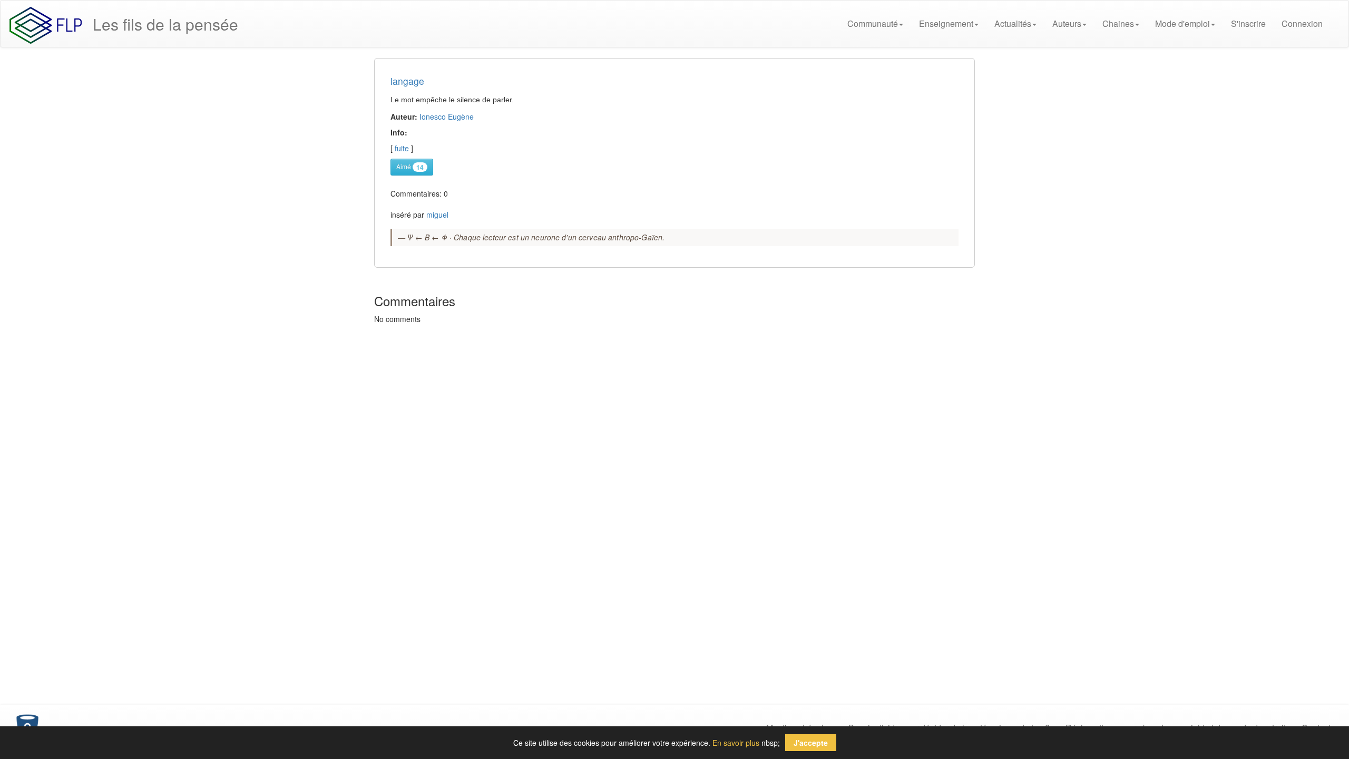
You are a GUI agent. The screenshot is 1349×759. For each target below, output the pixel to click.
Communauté (872, 23)
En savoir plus (735, 742)
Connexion (1302, 23)
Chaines (1118, 23)
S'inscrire (1248, 23)
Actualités (1012, 23)
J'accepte (811, 742)
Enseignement (946, 23)
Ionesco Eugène (446, 116)
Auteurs (1066, 23)
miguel (437, 214)
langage (407, 80)
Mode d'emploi (1182, 23)
